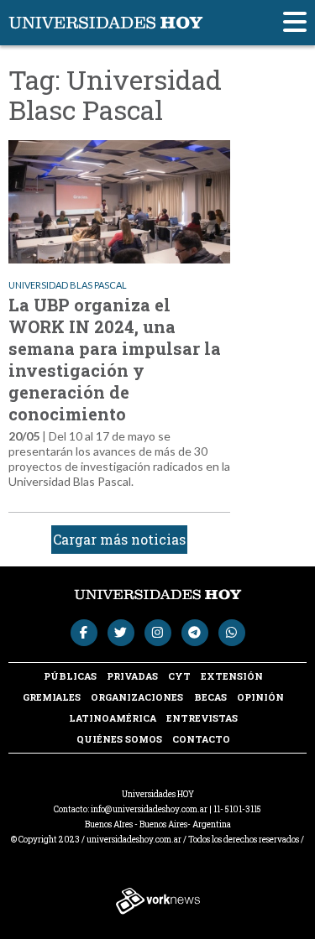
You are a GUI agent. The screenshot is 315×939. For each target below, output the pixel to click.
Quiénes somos (119, 739)
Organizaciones (137, 697)
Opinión (260, 697)
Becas (210, 697)
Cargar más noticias (119, 539)
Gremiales (52, 697)
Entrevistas (202, 718)
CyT (179, 676)
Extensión (232, 676)
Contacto (201, 739)
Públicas (70, 676)
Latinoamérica (112, 718)
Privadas (132, 676)
